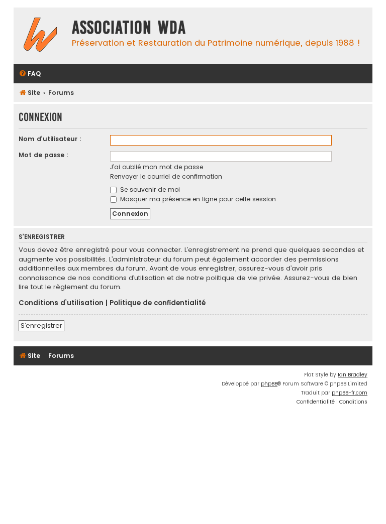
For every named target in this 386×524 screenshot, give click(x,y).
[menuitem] (30, 74)
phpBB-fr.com (349, 393)
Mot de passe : (43, 155)
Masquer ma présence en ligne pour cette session (197, 199)
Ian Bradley (352, 374)
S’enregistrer (41, 325)
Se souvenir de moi (149, 189)
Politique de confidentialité (158, 303)
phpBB (269, 383)
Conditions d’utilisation (61, 303)
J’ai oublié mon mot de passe (156, 167)
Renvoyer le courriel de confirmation (166, 176)
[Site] (40, 36)
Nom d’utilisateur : (50, 139)
